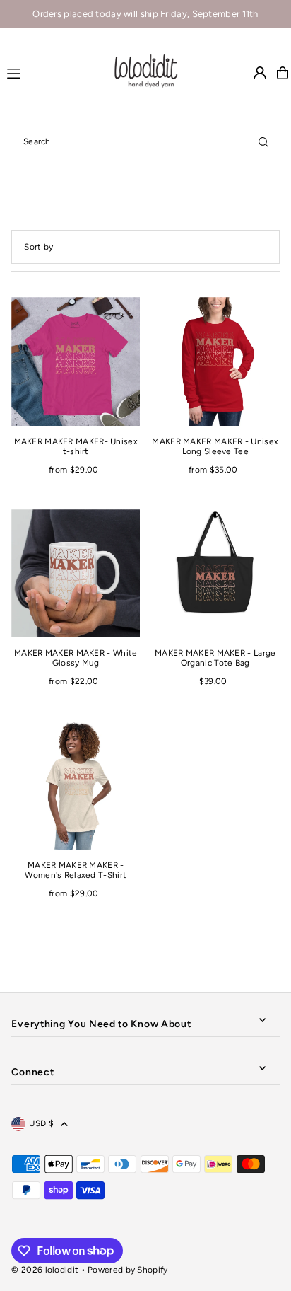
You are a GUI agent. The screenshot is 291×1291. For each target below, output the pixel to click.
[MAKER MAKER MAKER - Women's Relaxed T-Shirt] (75, 785)
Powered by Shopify (127, 1270)
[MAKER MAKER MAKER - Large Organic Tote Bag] (215, 573)
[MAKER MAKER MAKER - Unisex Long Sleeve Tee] (215, 361)
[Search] (263, 141)
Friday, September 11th (209, 13)
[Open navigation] (52, 72)
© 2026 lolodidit (44, 1270)
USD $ (41, 1123)
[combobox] (145, 141)
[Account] (260, 72)
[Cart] (282, 72)
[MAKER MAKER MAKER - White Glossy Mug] (75, 573)
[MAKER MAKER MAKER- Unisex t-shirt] (75, 361)
